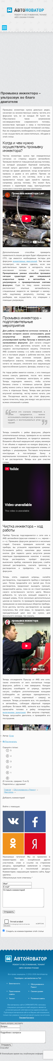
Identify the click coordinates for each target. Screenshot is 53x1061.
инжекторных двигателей (25, 261)
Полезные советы (38, 999)
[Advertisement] (26, 63)
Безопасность (14, 984)
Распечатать (11, 741)
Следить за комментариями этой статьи (25, 931)
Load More (27, 942)
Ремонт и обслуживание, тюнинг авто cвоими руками (30, 16)
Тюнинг (12, 999)
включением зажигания (14, 712)
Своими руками (37, 991)
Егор (11, 736)
